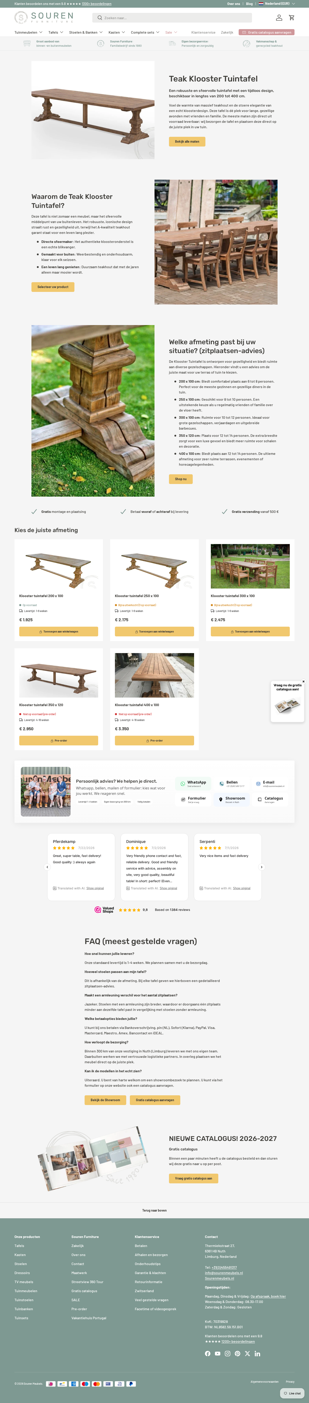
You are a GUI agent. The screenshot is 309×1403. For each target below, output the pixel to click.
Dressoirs (22, 1272)
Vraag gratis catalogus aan (193, 1178)
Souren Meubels (33, 1383)
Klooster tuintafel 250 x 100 (137, 595)
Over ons (233, 4)
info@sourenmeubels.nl (224, 1272)
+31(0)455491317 (224, 1267)
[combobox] (172, 18)
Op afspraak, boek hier (268, 1296)
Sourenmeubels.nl (219, 1278)
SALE (75, 1300)
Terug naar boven (154, 1210)
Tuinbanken (23, 1309)
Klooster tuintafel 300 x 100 (233, 595)
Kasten (114, 32)
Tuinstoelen (23, 1300)
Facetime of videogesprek (155, 1309)
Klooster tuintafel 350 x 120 (41, 705)
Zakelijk (227, 32)
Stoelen (20, 1263)
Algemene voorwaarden (265, 1381)
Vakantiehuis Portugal (88, 1318)
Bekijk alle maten (187, 141)
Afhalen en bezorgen (151, 1254)
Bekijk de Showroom (105, 1100)
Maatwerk (79, 1272)
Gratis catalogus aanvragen (155, 1100)
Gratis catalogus (84, 1291)
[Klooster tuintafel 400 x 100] (154, 675)
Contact (77, 1263)
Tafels (53, 32)
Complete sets (142, 32)
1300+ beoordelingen (97, 4)
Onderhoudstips (148, 1263)
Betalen (141, 1245)
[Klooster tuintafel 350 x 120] (58, 675)
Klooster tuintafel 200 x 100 (41, 595)
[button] (292, 18)
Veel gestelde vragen (152, 1300)
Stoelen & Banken (83, 32)
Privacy (290, 1381)
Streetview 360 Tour (87, 1282)
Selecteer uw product (53, 287)
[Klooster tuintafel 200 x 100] (58, 566)
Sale (168, 32)
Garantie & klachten (150, 1272)
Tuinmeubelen (25, 32)
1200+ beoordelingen (238, 1341)
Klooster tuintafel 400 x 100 (137, 705)
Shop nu (181, 479)
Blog (249, 4)
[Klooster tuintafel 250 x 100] (154, 566)
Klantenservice (203, 32)
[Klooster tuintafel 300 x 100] (250, 566)
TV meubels (23, 1282)
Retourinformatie (148, 1282)
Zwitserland (144, 1291)
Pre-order (79, 1309)
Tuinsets (21, 1318)
